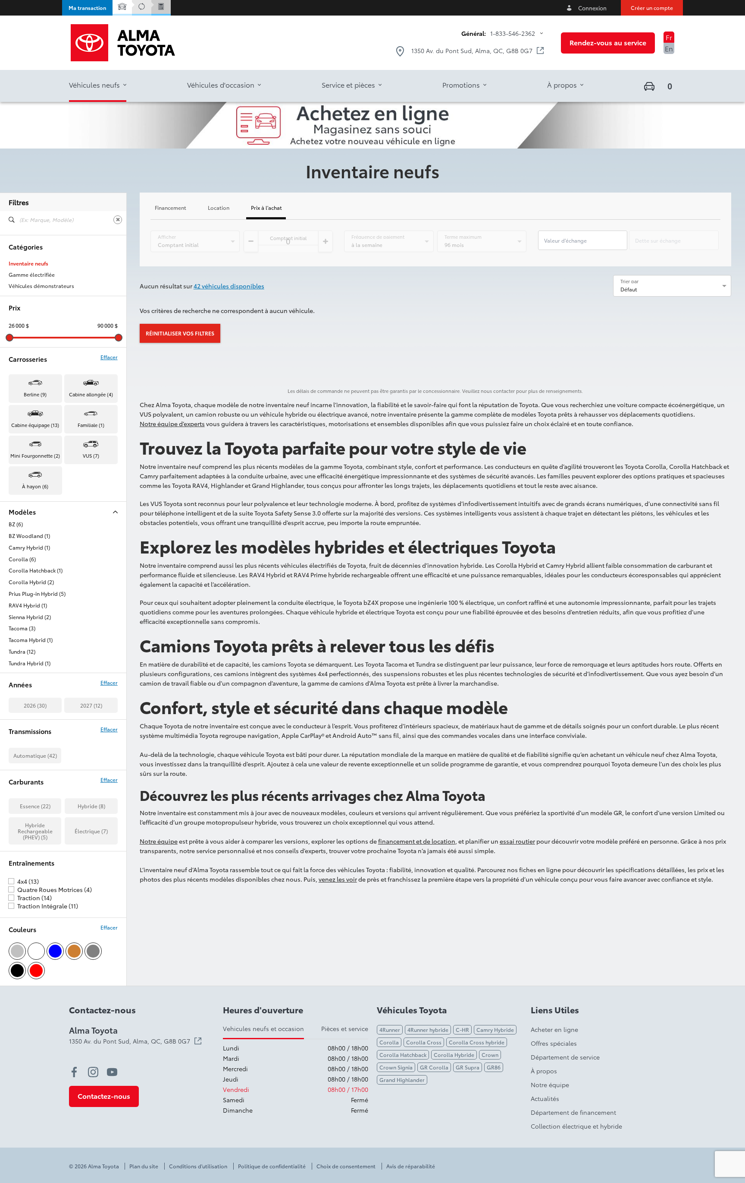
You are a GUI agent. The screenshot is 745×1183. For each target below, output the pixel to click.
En (669, 48)
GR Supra (467, 1067)
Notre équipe (159, 841)
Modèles (22, 512)
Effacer (109, 357)
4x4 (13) (28, 881)
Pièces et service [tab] (344, 1028)
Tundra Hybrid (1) (29, 663)
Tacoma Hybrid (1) (31, 640)
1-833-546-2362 (512, 33)
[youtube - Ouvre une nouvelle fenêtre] (112, 1072)
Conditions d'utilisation (198, 1166)
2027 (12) (91, 705)
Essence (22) (35, 806)
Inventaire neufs (28, 263)
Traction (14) (34, 898)
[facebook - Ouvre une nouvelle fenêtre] (74, 1072)
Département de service (565, 1057)
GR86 (494, 1067)
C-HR (462, 1029)
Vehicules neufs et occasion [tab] (263, 1028)
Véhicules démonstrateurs (41, 285)
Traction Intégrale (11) (47, 906)
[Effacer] (117, 219)
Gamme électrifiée (32, 274)
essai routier (517, 841)
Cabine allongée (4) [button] (91, 394)
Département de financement (573, 1112)
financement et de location (416, 841)
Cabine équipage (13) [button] (35, 424)
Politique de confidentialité (272, 1166)
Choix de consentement (346, 1166)
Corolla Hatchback (402, 1054)
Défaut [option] (628, 289)
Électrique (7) (91, 831)
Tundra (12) (22, 651)
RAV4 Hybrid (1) (28, 605)
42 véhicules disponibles (229, 286)
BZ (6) (16, 524)
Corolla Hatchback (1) (36, 570)
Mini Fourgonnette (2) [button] (35, 455)
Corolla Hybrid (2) (31, 582)
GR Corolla (434, 1067)
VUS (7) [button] (91, 455)
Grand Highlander (402, 1079)
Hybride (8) (91, 806)
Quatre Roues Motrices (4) (54, 889)
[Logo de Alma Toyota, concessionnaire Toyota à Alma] (123, 42)
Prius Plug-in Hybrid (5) (37, 594)
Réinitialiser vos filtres (180, 333)
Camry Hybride (495, 1029)
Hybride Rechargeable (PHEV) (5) (35, 831)
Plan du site (143, 1166)
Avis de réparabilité (410, 1166)
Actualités (545, 1098)
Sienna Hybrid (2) (30, 617)
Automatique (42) (35, 755)
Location (218, 208)
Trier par (629, 281)
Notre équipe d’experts (172, 423)
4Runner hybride (427, 1029)
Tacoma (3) (22, 628)
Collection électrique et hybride (576, 1126)
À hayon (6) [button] (35, 486)
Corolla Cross (423, 1042)
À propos (544, 1070)
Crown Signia (396, 1067)
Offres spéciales (554, 1043)
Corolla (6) (22, 559)
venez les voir (338, 879)
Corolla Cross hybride (476, 1042)
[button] (87, 8)
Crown (490, 1054)
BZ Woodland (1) (29, 536)
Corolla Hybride (454, 1054)
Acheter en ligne (554, 1029)
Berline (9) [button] (35, 394)
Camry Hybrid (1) (29, 547)
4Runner (389, 1029)
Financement (170, 208)
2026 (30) (35, 705)
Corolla (389, 1042)
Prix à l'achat (266, 208)
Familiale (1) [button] (91, 424)
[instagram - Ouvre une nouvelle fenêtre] (93, 1072)
